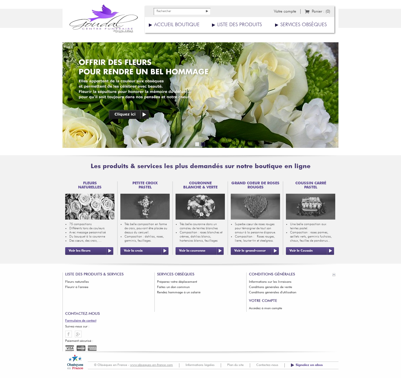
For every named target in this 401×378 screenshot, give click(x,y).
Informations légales (200, 365)
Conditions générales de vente (270, 287)
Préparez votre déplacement (177, 282)
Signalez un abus (309, 365)
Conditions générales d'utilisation (272, 292)
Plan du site (235, 365)
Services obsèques (303, 24)
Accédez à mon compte (265, 308)
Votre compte (285, 11)
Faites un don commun (173, 287)
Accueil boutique (177, 24)
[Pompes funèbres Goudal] (104, 20)
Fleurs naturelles (77, 282)
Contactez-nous (267, 365)
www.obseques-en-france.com (151, 365)
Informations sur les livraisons (270, 282)
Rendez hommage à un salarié (179, 292)
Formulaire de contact (80, 320)
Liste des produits (239, 24)
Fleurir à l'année (76, 287)
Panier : (321, 11)
